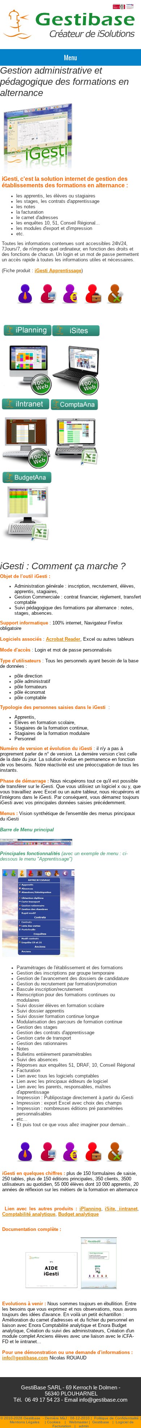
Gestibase (100, 1422)
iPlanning (90, 1208)
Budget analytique (78, 1214)
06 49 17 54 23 (42, 1400)
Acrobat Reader (63, 639)
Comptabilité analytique (28, 1214)
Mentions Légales (24, 1422)
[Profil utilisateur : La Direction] (25, 303)
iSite (110, 1208)
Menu (70, 57)
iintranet (126, 1208)
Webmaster (78, 1422)
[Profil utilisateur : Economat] (115, 303)
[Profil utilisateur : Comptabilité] (70, 303)
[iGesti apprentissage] (38, 955)
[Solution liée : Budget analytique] (27, 543)
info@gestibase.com (25, 1357)
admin (84, 1426)
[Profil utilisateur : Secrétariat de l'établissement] (48, 1161)
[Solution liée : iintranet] (26, 468)
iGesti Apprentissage (58, 270)
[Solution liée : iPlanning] (27, 394)
